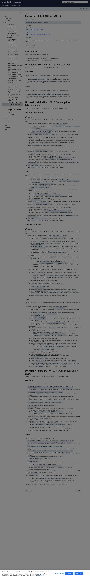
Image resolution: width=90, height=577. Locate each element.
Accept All (78, 573)
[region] (45, 573)
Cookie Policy (41, 575)
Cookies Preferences (59, 573)
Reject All (69, 573)
